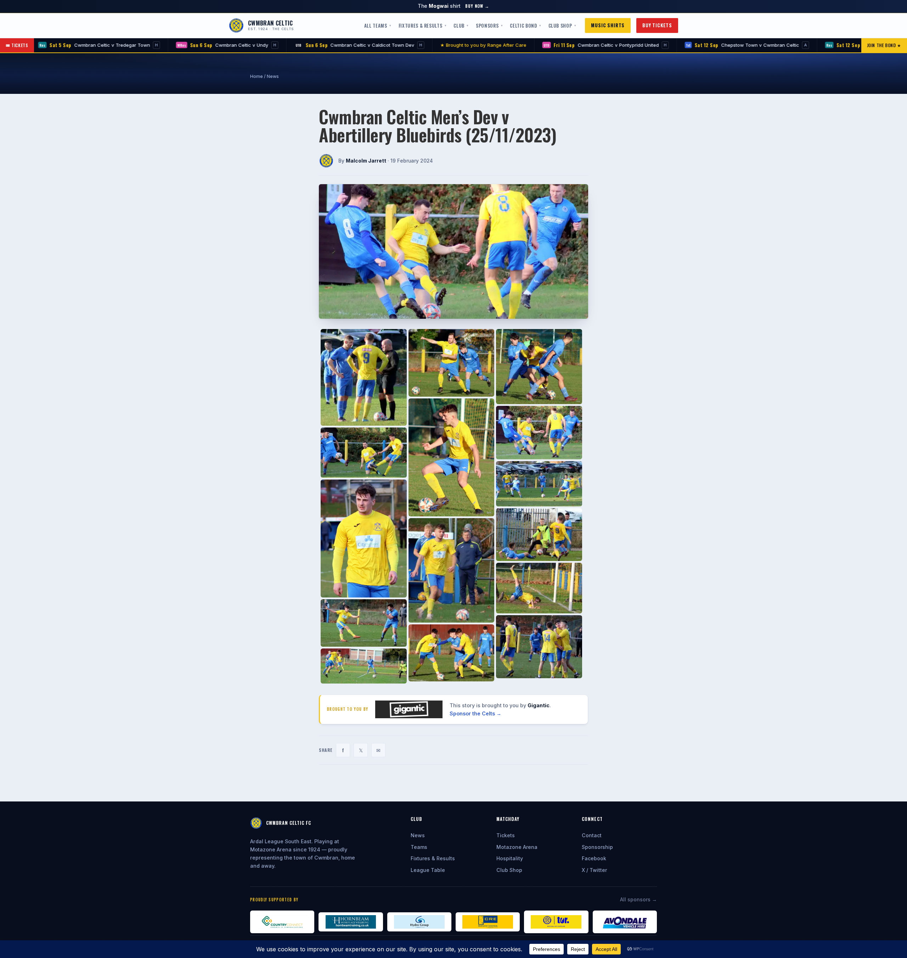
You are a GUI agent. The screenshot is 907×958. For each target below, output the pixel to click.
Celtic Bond (523, 25)
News (273, 76)
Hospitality (509, 858)
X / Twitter (594, 870)
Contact (592, 835)
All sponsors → (638, 899)
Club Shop (560, 25)
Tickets (505, 835)
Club (459, 25)
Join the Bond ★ (884, 45)
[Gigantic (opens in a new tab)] (409, 710)
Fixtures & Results (421, 25)
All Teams (375, 25)
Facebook (594, 858)
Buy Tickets (657, 25)
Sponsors (487, 25)
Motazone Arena (516, 847)
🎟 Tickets (17, 45)
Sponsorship (597, 847)
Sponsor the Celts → (475, 713)
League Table (428, 870)
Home (256, 76)
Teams (419, 847)
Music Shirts (608, 25)
